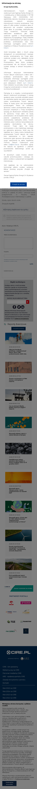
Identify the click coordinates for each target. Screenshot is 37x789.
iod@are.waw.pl (14, 144)
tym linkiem (28, 83)
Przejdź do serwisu (18, 184)
